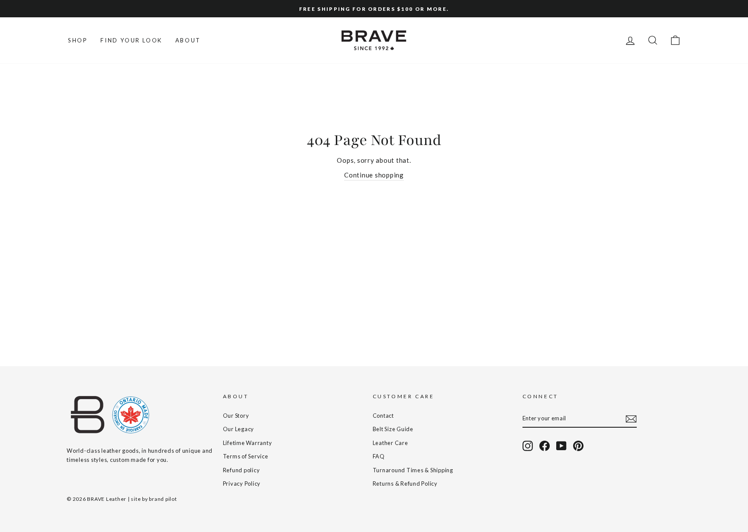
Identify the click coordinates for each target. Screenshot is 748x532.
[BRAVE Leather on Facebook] (544, 446)
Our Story (236, 415)
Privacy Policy (242, 483)
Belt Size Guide (393, 429)
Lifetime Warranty (247, 442)
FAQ (379, 456)
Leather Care (390, 442)
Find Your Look (131, 40)
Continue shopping (374, 175)
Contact (383, 415)
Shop (77, 40)
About (188, 40)
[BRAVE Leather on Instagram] (527, 446)
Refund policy (241, 470)
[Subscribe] (631, 418)
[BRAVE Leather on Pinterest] (578, 446)
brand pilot (163, 499)
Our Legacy (239, 429)
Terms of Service (245, 456)
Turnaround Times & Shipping (413, 470)
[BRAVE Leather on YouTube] (561, 446)
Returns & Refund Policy (405, 483)
